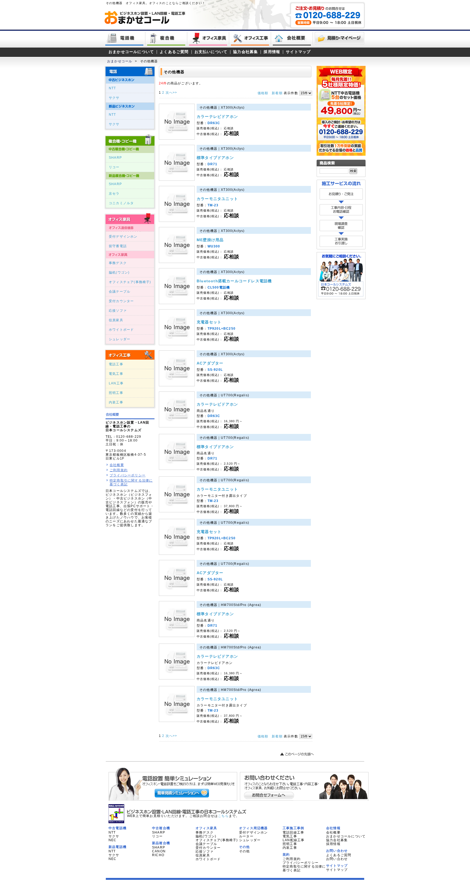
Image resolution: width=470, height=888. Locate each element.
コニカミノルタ (121, 203)
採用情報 (272, 52)
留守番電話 (118, 246)
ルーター (246, 836)
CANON (159, 851)
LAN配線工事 (293, 840)
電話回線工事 (293, 832)
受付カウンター (121, 301)
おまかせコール (119, 61)
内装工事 (116, 402)
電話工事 (116, 364)
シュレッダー (119, 339)
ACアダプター (210, 363)
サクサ (114, 98)
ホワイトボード (121, 330)
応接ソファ (118, 311)
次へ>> (171, 92)
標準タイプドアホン (215, 157)
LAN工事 (116, 383)
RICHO (158, 855)
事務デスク (118, 263)
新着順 (277, 93)
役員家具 (116, 320)
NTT (112, 88)
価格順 (263, 93)
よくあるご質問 (174, 52)
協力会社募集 (245, 52)
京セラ (114, 193)
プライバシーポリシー (128, 475)
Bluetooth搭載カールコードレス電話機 (234, 281)
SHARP (115, 158)
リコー (114, 167)
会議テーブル (119, 291)
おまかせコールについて (131, 52)
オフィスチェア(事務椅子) (130, 282)
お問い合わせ (337, 859)
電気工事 (116, 374)
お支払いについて (211, 52)
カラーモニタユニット (217, 199)
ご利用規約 (119, 470)
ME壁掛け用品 (210, 240)
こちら (223, 816)
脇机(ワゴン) (119, 272)
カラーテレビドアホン (217, 116)
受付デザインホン (123, 236)
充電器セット (209, 322)
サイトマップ (298, 52)
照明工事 (116, 393)
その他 (244, 851)
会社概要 (117, 465)
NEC (113, 840)
